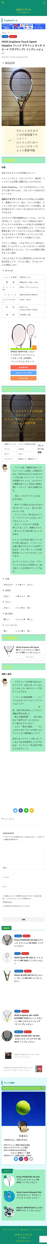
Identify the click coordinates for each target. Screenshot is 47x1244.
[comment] (32, 810)
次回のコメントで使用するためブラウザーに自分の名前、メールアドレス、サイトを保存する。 (22, 897)
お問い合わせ (24, 1229)
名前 (5, 868)
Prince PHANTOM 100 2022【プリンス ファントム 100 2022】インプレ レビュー (28, 1179)
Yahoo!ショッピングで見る (24, 373)
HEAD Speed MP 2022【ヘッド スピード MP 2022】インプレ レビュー (28, 960)
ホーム (5, 1229)
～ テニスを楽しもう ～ (23, 1238)
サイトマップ (14, 1229)
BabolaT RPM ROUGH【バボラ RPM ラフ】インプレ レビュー (29, 1209)
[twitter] (15, 810)
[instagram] (26, 1159)
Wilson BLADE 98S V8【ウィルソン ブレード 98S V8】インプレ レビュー (28, 978)
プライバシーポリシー (37, 1229)
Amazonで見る (23, 378)
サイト (5, 886)
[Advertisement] (23, 779)
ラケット (11, 819)
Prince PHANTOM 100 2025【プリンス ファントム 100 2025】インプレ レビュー (28, 943)
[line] (26, 810)
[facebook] (21, 810)
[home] (31, 1159)
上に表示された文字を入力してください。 (17, 906)
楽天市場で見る (23, 367)
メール (6, 877)
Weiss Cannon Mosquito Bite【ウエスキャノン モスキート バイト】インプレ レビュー (29, 1195)
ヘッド (5, 819)
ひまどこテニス (23, 9)
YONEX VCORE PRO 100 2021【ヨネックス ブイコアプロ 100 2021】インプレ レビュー (27, 1038)
